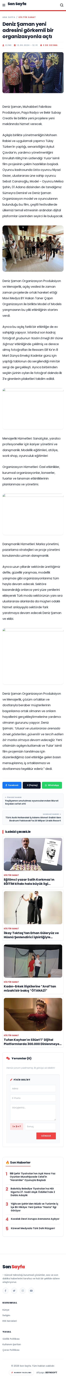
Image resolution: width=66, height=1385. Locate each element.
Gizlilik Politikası (11, 1338)
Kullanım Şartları (11, 1344)
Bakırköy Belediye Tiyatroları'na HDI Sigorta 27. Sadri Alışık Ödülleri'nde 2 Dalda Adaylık (33, 1192)
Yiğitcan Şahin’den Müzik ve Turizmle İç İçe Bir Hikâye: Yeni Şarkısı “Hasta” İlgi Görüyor (34, 1207)
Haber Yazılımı (22, 1372)
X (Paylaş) (32, 785)
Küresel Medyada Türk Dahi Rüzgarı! (33, 1228)
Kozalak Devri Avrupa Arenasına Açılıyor (35, 1218)
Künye (5, 1309)
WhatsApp (53, 785)
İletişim (6, 1315)
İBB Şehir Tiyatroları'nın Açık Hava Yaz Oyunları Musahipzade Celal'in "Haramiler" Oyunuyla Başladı (32, 1177)
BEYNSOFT (51, 1372)
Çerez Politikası (10, 1350)
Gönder (46, 1136)
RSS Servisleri (9, 1320)
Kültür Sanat (27, 17)
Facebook (13, 785)
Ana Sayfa (8, 17)
